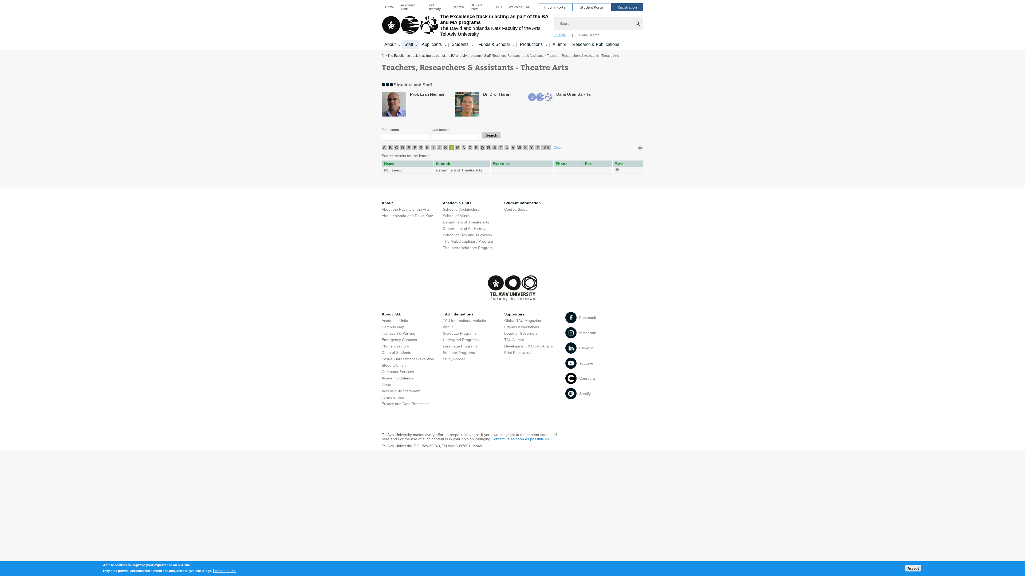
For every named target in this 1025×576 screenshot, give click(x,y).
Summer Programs (459, 352)
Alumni (559, 44)
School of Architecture (461, 209)
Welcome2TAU (519, 7)
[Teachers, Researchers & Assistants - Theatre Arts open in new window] (617, 170)
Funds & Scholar (494, 44)
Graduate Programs (459, 333)
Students (460, 44)
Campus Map (393, 327)
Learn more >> (224, 571)
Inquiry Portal (555, 7)
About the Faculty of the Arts (405, 209)
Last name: (440, 130)
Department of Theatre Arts (466, 222)
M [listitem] (458, 147)
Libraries (389, 384)
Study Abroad (454, 359)
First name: (390, 130)
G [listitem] (421, 147)
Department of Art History (464, 228)
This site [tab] (560, 35)
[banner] (512, 25)
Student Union (394, 365)
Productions (531, 44)
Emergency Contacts (399, 340)
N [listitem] (464, 147)
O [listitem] (470, 147)
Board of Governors (521, 333)
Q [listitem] (482, 147)
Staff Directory (434, 7)
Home (389, 7)
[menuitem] (389, 7)
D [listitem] (402, 147)
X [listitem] (525, 147)
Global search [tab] (589, 35)
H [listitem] (427, 147)
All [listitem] (546, 147)
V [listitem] (513, 147)
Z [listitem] (538, 147)
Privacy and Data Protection (405, 404)
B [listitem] (390, 147)
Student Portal (476, 7)
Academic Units (408, 7)
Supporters (514, 314)
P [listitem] (476, 147)
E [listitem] (408, 147)
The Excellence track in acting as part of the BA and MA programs (383, 55)
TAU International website (464, 320)
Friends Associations (521, 327)
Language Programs (460, 346)
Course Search (517, 209)
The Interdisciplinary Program (468, 248)
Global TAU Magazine (522, 320)
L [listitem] (452, 147)
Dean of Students (396, 352)
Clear (558, 147)
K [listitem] (445, 147)
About (390, 44)
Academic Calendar (398, 378)
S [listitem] (494, 147)
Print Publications (518, 352)
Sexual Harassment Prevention (408, 359)
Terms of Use (393, 397)
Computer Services (398, 372)
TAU (499, 7)
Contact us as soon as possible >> (520, 439)
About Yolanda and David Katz (407, 216)
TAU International (459, 314)
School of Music (456, 216)
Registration (627, 7)
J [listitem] (439, 147)
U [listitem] (507, 147)
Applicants (432, 44)
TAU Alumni (514, 340)
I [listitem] (433, 147)
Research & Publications (595, 44)
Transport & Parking (398, 333)
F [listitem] (415, 147)
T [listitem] (501, 147)
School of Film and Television (467, 235)
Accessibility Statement (401, 391)
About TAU (391, 314)
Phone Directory (395, 346)
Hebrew (458, 7)
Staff (408, 44)
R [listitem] (488, 147)
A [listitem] (384, 147)
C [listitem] (396, 147)
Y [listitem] (531, 147)
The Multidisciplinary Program (468, 241)
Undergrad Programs (461, 340)
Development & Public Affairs (528, 346)
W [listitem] (519, 147)
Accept (913, 568)
